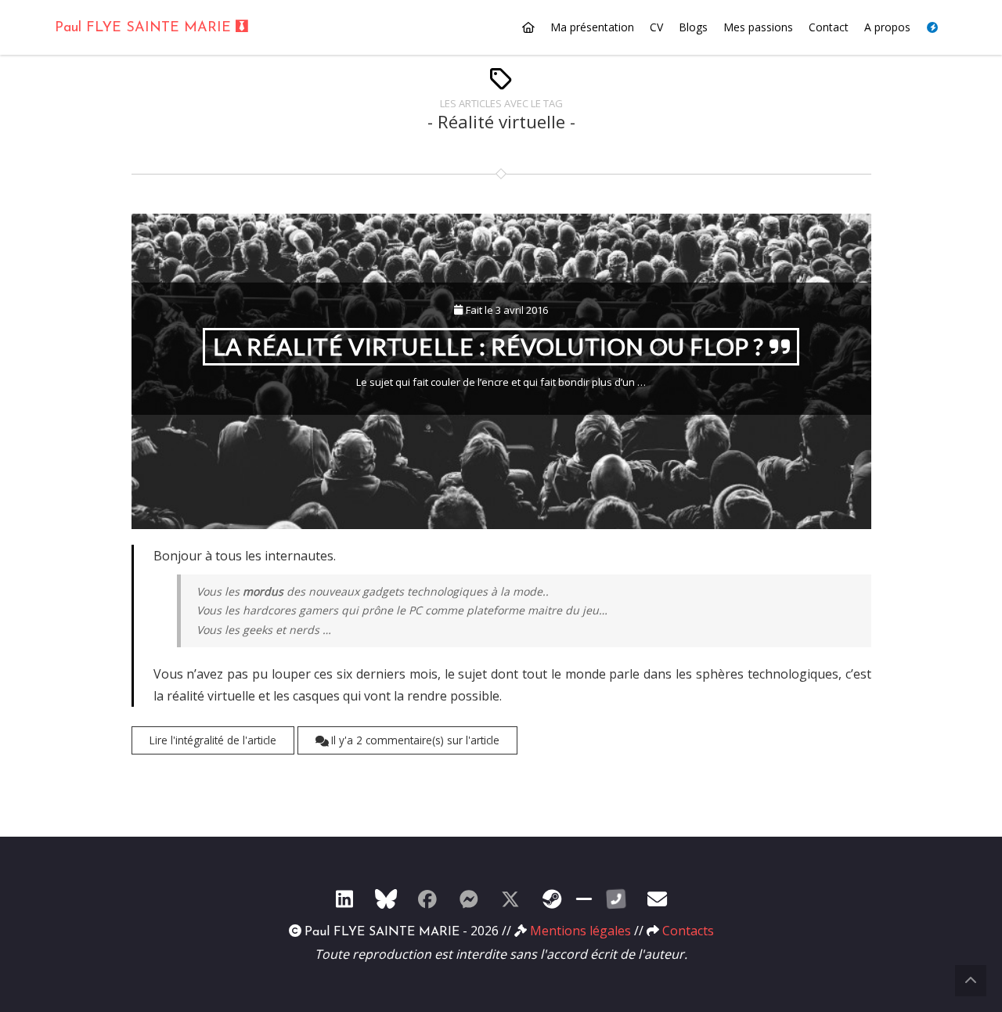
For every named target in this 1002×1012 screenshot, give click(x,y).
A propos (887, 27)
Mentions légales (580, 930)
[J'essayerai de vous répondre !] (657, 898)
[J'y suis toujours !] (344, 898)
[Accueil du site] (528, 27)
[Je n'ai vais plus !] (427, 898)
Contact (829, 27)
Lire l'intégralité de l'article (213, 740)
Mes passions (758, 27)
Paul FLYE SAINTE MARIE (145, 28)
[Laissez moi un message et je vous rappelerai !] (616, 898)
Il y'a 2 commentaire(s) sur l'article (413, 740)
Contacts (688, 930)
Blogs (693, 27)
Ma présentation (592, 27)
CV (656, 27)
